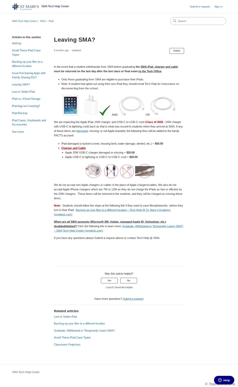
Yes (109, 280)
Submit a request (200, 6)
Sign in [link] (218, 6)
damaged (82, 130)
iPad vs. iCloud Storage (26, 98)
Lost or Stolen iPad (23, 91)
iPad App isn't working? (26, 106)
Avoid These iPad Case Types (26, 52)
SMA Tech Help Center (24, 21)
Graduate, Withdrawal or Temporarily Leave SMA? (84, 330)
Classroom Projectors (67, 344)
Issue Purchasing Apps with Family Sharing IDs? (29, 75)
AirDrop (16, 43)
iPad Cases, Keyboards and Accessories (29, 122)
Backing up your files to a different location (27, 64)
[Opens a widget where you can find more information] (224, 380)
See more (18, 131)
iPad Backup (19, 113)
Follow (176, 50)
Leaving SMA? (21, 84)
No (128, 280)
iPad (51, 21)
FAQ (42, 21)
